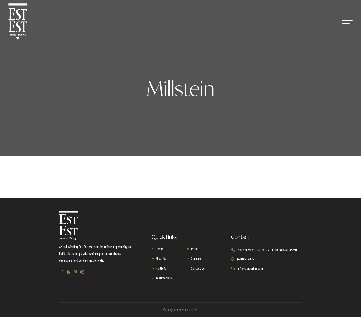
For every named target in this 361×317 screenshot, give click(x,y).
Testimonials (164, 277)
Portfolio (161, 268)
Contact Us (198, 268)
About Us (161, 258)
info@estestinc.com (250, 268)
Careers (196, 258)
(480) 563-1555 (246, 259)
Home (159, 248)
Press (194, 248)
